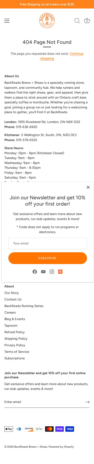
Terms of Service (16, 352)
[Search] (77, 21)
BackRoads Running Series (23, 306)
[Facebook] (35, 271)
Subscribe (47, 258)
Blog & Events (14, 319)
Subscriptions (14, 358)
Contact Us (12, 299)
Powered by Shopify (61, 446)
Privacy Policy (14, 345)
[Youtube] (43, 271)
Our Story (11, 293)
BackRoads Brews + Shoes (30, 446)
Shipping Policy (15, 339)
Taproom (10, 326)
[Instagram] (52, 271)
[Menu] (7, 21)
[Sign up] (87, 402)
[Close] (88, 187)
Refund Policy (14, 332)
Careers (10, 312)
